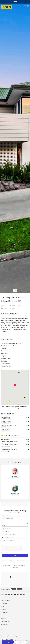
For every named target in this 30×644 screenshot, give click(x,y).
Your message (5, 515)
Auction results (4, 624)
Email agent (21, 642)
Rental (2, 606)
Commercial (4, 609)
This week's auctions (6, 621)
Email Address (5, 531)
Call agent (7, 642)
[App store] (13, 589)
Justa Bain (15, 476)
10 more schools (5, 451)
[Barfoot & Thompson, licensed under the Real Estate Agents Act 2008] (15, 2)
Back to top (14, 577)
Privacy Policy (15, 567)
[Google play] (19, 589)
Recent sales (4, 612)
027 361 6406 (15, 495)
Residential (4, 603)
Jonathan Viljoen (15, 493)
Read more (4, 331)
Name (3, 525)
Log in (27, 1)
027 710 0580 (15, 478)
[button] (15, 385)
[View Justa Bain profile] (15, 471)
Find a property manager (7, 639)
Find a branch (4, 632)
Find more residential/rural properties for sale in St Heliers (15, 560)
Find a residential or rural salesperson (10, 636)
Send (15, 555)
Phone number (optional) (7, 537)
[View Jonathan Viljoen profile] (15, 488)
